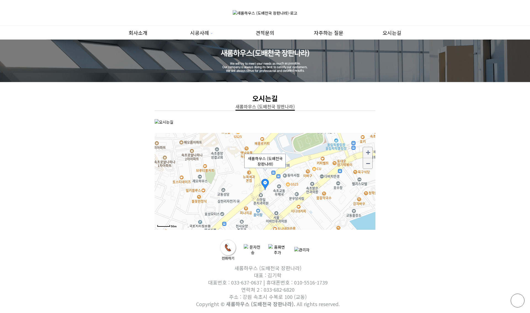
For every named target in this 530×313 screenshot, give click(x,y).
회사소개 (138, 32)
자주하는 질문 (328, 32)
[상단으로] (517, 300)
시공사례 (199, 32)
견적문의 (265, 32)
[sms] (253, 249)
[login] (301, 249)
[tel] (228, 249)
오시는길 (392, 32)
